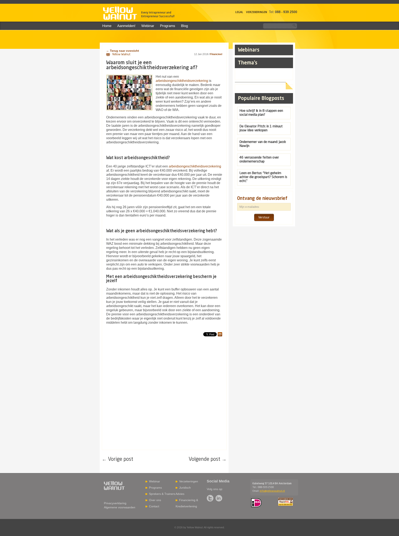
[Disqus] (164, 397)
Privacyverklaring (115, 503)
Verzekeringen (256, 12)
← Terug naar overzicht (122, 50)
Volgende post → (208, 459)
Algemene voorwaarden (119, 507)
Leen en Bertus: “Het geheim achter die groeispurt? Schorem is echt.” (263, 177)
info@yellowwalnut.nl (272, 491)
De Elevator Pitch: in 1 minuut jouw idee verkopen (261, 128)
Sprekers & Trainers (162, 493)
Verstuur (264, 217)
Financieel (216, 54)
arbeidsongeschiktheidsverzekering (182, 80)
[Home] (120, 14)
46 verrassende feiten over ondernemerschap (259, 159)
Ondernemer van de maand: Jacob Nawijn (262, 144)
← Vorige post (117, 459)
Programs (167, 26)
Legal (239, 12)
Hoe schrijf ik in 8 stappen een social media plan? (261, 113)
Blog (184, 26)
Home (106, 26)
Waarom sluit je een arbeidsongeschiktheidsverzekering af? (151, 65)
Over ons (155, 500)
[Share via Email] (220, 334)
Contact (154, 506)
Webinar (147, 26)
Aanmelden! (126, 26)
